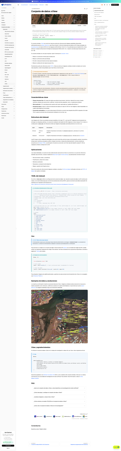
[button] (8, 16)
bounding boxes (35, 47)
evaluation (82, 135)
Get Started (8, 445)
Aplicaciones (97, 14)
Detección (41, 4)
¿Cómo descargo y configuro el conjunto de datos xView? (48, 392)
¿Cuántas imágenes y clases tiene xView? (44, 397)
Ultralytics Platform (37, 276)
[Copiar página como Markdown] (85, 9)
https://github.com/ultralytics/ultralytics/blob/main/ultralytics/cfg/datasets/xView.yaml (52, 184)
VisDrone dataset (67, 169)
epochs (65, 247)
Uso (95, 18)
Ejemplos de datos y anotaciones (101, 20)
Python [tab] (34, 257)
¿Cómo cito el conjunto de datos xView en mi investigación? (48, 405)
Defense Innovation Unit (49, 374)
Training (38, 251)
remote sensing (64, 154)
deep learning (56, 154)
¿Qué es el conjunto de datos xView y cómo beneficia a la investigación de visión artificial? (56, 388)
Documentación (24, 4)
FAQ (95, 24)
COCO (51, 66)
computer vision (64, 53)
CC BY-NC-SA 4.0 (36, 8)
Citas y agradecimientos (99, 22)
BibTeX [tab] (34, 356)
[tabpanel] (60, 265)
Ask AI (115, 447)
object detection (45, 45)
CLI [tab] (38, 257)
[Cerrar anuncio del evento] (1, 1)
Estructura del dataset (99, 12)
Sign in (8, 448)
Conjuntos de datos (33, 4)
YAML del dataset (98, 16)
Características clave (99, 10)
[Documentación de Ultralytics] (8, 5)
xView (42, 43)
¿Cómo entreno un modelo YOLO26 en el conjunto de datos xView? (50, 401)
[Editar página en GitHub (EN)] (87, 9)
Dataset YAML (42, 143)
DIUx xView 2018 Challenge (78, 73)
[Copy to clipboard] (85, 80)
